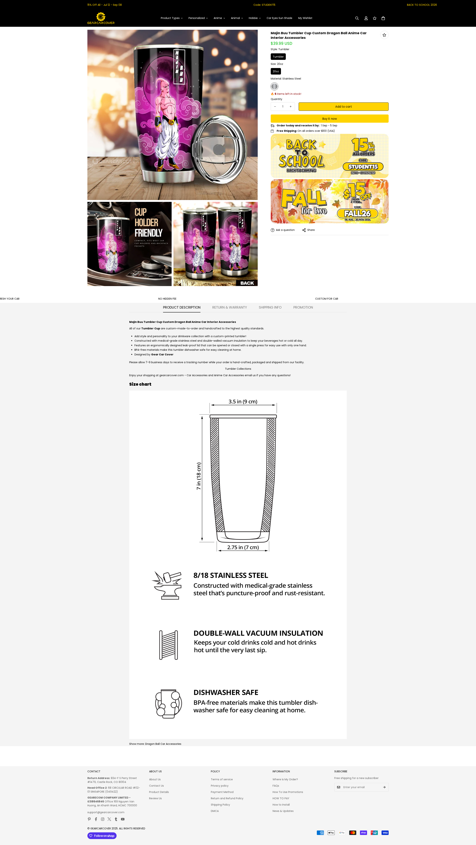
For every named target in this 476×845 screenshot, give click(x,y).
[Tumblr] (116, 819)
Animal (235, 18)
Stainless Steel (274, 86)
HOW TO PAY (281, 798)
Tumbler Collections (238, 369)
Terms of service (222, 779)
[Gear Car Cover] (100, 18)
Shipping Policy (220, 805)
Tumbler (278, 57)
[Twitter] (109, 819)
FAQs (276, 786)
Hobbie (253, 18)
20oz (276, 71)
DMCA (215, 811)
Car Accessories (197, 375)
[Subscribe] (384, 787)
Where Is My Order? (285, 779)
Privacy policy (220, 786)
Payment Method (222, 792)
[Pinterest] (89, 819)
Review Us (155, 798)
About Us (155, 779)
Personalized (197, 18)
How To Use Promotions (288, 792)
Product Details (159, 792)
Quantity (276, 99)
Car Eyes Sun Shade (279, 18)
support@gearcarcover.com (105, 812)
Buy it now (329, 119)
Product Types (170, 18)
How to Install (281, 805)
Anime (218, 18)
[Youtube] (122, 819)
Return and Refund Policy (227, 798)
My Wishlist (305, 18)
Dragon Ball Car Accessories (163, 744)
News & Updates (283, 811)
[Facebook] (96, 819)
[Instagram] (102, 819)
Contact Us (156, 786)
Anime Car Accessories (229, 375)
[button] (383, 18)
